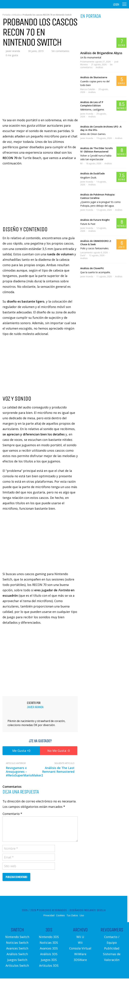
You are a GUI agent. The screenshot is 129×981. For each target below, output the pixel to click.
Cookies (60, 915)
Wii (80, 943)
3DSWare (80, 960)
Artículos (16, 14)
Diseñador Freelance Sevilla (88, 910)
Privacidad (48, 915)
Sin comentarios (60, 51)
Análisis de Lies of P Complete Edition (91, 104)
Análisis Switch (17, 954)
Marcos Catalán (87, 89)
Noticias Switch (17, 943)
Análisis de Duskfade (92, 173)
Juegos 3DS (49, 960)
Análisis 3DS (48, 954)
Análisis (99, 67)
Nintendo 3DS (49, 937)
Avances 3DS (49, 948)
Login (116, 4)
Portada (6, 14)
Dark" (83, 255)
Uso (82, 915)
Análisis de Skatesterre (93, 77)
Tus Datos (72, 915)
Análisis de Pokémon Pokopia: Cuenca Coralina (97, 196)
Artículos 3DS (48, 965)
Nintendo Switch (17, 937)
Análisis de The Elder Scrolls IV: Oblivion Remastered (96, 150)
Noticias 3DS (49, 943)
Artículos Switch (17, 965)
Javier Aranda (13, 51)
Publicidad (111, 948)
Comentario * (12, 814)
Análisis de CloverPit (92, 268)
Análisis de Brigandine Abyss (101, 53)
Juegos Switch (17, 960)
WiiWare (80, 954)
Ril (81, 163)
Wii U (80, 937)
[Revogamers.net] (17, 6)
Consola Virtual (80, 948)
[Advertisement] (40, 660)
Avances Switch (17, 948)
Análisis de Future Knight (95, 219)
